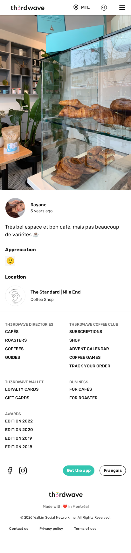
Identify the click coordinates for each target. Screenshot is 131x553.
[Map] (104, 7)
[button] (113, 470)
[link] (18, 529)
